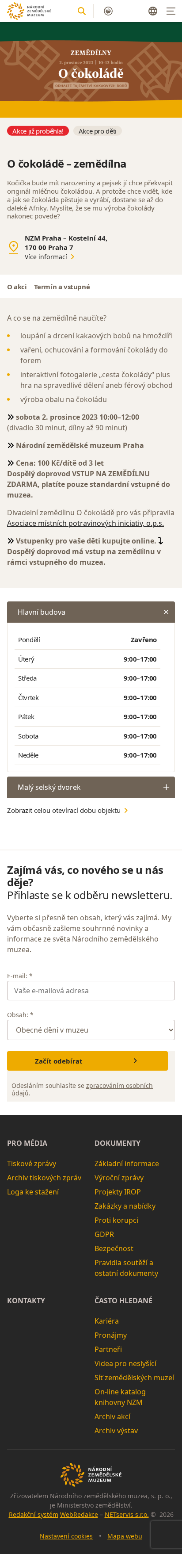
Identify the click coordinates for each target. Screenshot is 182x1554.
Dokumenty (117, 1143)
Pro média (27, 1143)
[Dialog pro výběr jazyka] (153, 11)
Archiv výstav (116, 1430)
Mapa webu (124, 1536)
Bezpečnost (114, 1248)
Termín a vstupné (62, 286)
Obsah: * (20, 1014)
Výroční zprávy (119, 1178)
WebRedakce (79, 1514)
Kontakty (26, 1300)
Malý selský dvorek (49, 787)
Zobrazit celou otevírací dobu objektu (64, 810)
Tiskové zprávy (31, 1163)
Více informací (46, 257)
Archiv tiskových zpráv (44, 1178)
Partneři (108, 1349)
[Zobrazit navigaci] (171, 11)
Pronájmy (111, 1335)
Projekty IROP (118, 1192)
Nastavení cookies (66, 1536)
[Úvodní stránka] (29, 10)
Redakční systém (33, 1514)
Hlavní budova (41, 612)
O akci (17, 286)
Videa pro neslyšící (125, 1363)
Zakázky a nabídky (125, 1206)
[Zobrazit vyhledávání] (82, 11)
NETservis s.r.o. (127, 1514)
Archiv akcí (112, 1416)
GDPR (104, 1234)
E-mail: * (20, 976)
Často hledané (123, 1300)
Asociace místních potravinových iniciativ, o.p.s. (85, 523)
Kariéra (107, 1321)
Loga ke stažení (33, 1192)
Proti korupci (116, 1220)
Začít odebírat (59, 1060)
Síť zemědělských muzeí (134, 1377)
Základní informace (127, 1163)
